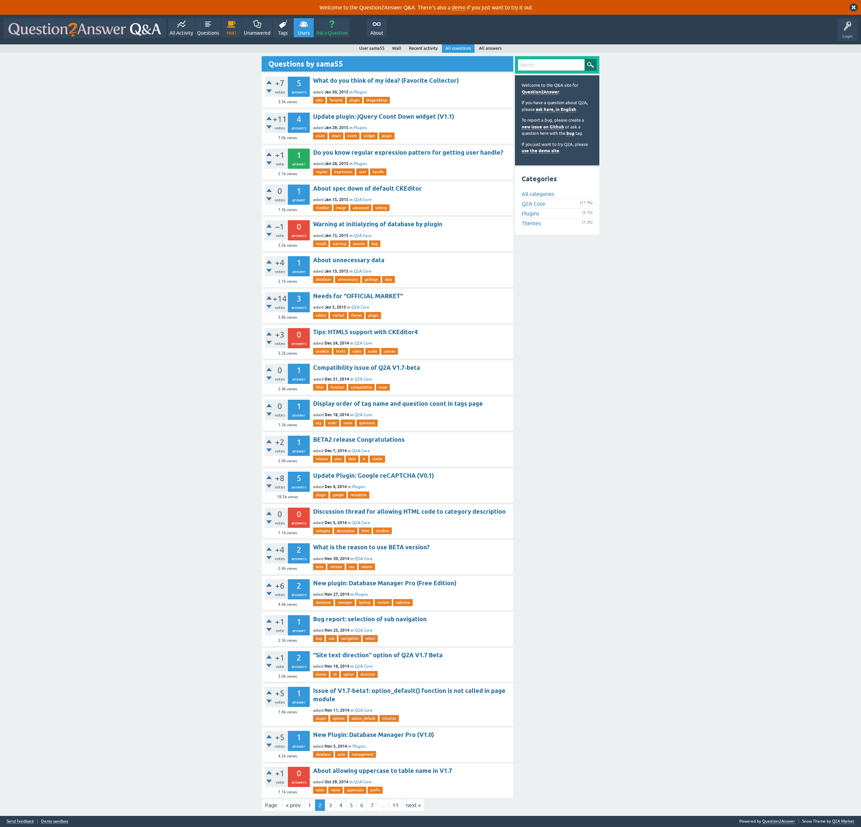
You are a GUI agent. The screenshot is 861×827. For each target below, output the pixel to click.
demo (458, 7)
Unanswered (257, 33)
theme (356, 315)
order (332, 423)
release (322, 459)
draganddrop (376, 100)
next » (413, 805)
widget (369, 136)
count (320, 136)
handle (378, 172)
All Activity (181, 33)
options (339, 718)
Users (304, 33)
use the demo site (540, 150)
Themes (531, 223)
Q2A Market (843, 821)
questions (367, 423)
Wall (396, 48)
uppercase (355, 790)
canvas (389, 351)
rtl (335, 674)
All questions (458, 48)
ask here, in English (556, 109)
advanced (361, 208)
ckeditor (322, 208)
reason (366, 567)
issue (383, 387)
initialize (389, 718)
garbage (371, 279)
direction (368, 674)
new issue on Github (543, 126)
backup (365, 602)
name (347, 423)
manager (345, 602)
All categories (538, 194)
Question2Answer (540, 91)
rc (364, 459)
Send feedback (20, 821)
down (336, 136)
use (351, 567)
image (341, 208)
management (362, 754)
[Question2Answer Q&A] (84, 28)
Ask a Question (332, 33)
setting (381, 208)
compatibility (361, 387)
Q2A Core (363, 199)
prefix (375, 790)
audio (372, 351)
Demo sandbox (54, 821)
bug (375, 244)
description (346, 531)
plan (338, 459)
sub (331, 638)
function (337, 387)
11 (395, 805)
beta (352, 459)
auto (341, 754)
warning (339, 244)
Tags (283, 33)
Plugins (360, 92)
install (321, 244)
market (338, 315)
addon (321, 315)
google (338, 495)
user (362, 172)
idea (319, 100)
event (352, 136)
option (348, 674)
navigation (350, 638)
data (388, 279)
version (336, 567)
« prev (293, 805)
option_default (363, 718)
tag (318, 423)
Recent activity (423, 48)
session (359, 244)
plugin (354, 100)
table (320, 790)
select (370, 638)
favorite (336, 100)
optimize (403, 602)
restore (383, 602)
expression (343, 172)
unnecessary (348, 279)
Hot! (231, 33)
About (376, 33)
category (323, 531)
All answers (490, 48)
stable (377, 459)
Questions (208, 33)
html (365, 531)
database (323, 279)
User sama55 (371, 48)
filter (320, 387)
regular (322, 172)
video (356, 351)
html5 (340, 351)
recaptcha (358, 495)
